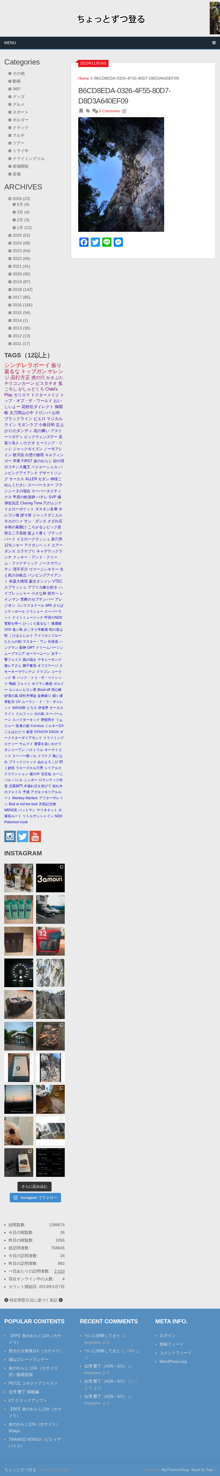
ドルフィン (24, 714)
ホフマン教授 (42, 684)
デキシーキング (50, 660)
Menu (10, 42)
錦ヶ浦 (57, 696)
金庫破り (44, 696)
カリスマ (22, 395)
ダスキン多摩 (46, 509)
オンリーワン (14, 750)
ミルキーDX (54, 726)
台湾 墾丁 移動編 (24, 1391)
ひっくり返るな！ (36, 624)
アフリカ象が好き (43, 587)
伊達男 (43, 708)
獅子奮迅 (29, 666)
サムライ (26, 744)
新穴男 (56, 539)
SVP (52, 497)
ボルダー (21, 119)
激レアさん (12, 666)
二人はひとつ (14, 732)
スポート (21, 112)
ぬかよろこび (48, 762)
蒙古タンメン (40, 581)
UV (18, 702)
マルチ (19, 135)
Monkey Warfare (25, 798)
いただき (27, 443)
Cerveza (37, 726)
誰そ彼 (26, 515)
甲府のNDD (53, 618)
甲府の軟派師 (24, 497)
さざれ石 (55, 521)
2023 (21, 250)
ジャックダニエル (47, 515)
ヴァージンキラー (44, 569)
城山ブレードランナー (29, 1359)
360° (17, 89)
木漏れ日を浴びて (37, 786)
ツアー (19, 143)
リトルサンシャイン (38, 816)
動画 (17, 81)
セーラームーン (38, 654)
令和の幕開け (15, 527)
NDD (58, 816)
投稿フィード (172, 1344)
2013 (21, 328)
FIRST (26, 461)
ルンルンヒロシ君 (22, 690)
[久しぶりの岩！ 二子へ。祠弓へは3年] (18, 1099)
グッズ (19, 96)
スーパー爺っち (24, 756)
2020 (21, 274)
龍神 (22, 648)
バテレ (42, 497)
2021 (21, 266)
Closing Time (31, 503)
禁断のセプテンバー (37, 599)
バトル (17, 780)
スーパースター (41, 485)
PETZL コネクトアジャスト (33, 1383)
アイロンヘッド (37, 545)
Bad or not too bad (23, 804)
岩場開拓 (21, 166)
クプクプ (44, 756)
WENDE (10, 810)
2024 (21, 243)
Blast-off (44, 690)
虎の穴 (38, 377)
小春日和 (47, 425)
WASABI (18, 708)
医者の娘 (23, 726)
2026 (21, 198)
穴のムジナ (52, 503)
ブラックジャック (22, 762)
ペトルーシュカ (45, 467)
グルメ (19, 104)
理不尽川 (20, 569)
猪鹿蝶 (56, 624)
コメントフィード (176, 1352)
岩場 (17, 174)
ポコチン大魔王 (17, 467)
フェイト (24, 684)
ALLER (31, 479)
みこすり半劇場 (36, 630)
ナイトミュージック (27, 618)
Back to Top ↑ (203, 1469)
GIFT (31, 648)
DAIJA (54, 732)
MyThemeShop (175, 1469)
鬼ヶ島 (17, 630)
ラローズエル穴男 (29, 768)
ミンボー (31, 780)
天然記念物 (47, 804)
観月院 (18, 455)
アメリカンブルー (48, 636)
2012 (21, 336)
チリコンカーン (19, 383)
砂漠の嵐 (11, 696)
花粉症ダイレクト (37, 407)
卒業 (16, 461)
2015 (21, 312)
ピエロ (40, 419)
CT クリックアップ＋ (28, 1400)
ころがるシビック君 (44, 527)
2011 (21, 343)
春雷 (29, 732)
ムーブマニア (14, 654)
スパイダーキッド (26, 720)
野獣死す (48, 720)
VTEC (57, 581)
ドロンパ (43, 413)
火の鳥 (39, 714)
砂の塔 (58, 461)
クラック (21, 127)
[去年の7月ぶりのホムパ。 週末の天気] (18, 878)
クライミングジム (29, 158)
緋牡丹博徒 (27, 696)
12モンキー (13, 545)
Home (83, 78)
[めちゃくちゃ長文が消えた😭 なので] (18, 1067)
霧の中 (35, 774)
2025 (21, 235)
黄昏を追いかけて (48, 744)
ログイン (168, 1335)
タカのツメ (13, 521)
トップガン (34, 371)
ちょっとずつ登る (20, 1469)
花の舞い (42, 431)
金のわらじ (43, 461)
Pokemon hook (16, 822)
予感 (26, 792)
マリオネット (47, 810)
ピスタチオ (46, 383)
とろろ (32, 708)
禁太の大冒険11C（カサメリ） (36, 1350)
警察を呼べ (12, 624)
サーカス (16, 479)
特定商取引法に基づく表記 (33, 1300)
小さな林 (39, 593)
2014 (20, 320)
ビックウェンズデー (41, 437)
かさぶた (54, 377)
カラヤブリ (26, 551)
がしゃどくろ (31, 389)
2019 (21, 281)
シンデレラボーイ (27, 365)
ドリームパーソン (49, 648)
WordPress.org (173, 1361)
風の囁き (29, 660)
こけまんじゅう (21, 636)
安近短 (46, 774)
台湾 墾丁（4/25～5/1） (105, 1366)
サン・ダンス (35, 521)
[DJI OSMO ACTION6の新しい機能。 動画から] (50, 1067)
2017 (21, 297)
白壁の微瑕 (34, 455)
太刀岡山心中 (21, 413)
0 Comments (109, 111)
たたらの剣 (12, 642)
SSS (7, 630)
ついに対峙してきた (102, 1335)
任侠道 (53, 642)
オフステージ (48, 666)
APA (48, 605)
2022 (21, 258)
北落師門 (16, 786)
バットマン (27, 810)
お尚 (56, 413)
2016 (23, 305)
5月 (23, 204)
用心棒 (56, 690)
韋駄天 (9, 702)
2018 (23, 289)
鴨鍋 (12, 684)
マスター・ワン (35, 642)
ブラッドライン (18, 419)
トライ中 (21, 150)
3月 (23, 212)
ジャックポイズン (28, 449)
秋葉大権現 (18, 581)
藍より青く (37, 533)
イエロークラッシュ (33, 539)
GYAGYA (41, 732)
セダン (43, 479)
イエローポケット (19, 509)
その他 (19, 73)
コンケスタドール (30, 605)
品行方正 (20, 377)
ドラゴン (43, 672)
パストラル (34, 750)
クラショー (34, 611)
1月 (24, 227)
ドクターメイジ (45, 395)
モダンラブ (27, 425)
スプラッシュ (15, 587)
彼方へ (53, 593)
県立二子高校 (15, 533)
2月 (23, 219)
